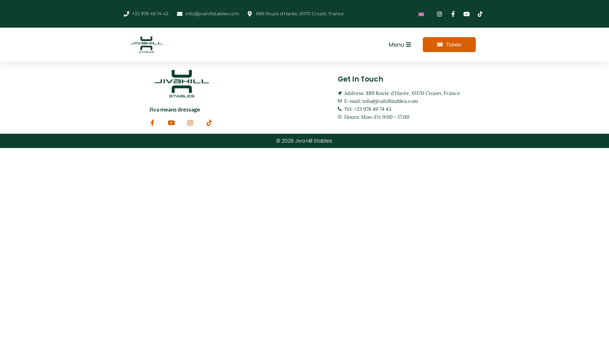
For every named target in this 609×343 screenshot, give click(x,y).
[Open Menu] (408, 44)
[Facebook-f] (152, 123)
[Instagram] (190, 123)
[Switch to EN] (421, 14)
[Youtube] (171, 123)
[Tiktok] (209, 123)
